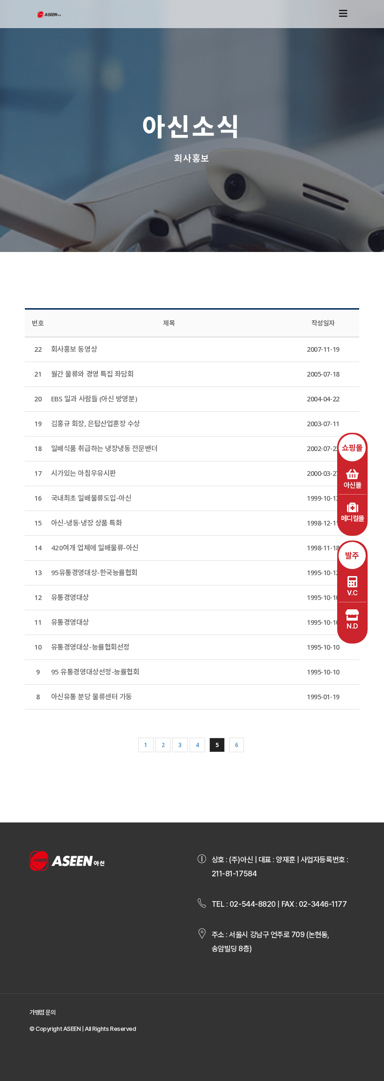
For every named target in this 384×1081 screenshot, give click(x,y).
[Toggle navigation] (343, 14)
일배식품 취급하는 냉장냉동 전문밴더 (104, 448)
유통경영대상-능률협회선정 (90, 647)
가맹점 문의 (42, 1012)
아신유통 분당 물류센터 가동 (91, 696)
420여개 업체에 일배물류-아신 (95, 547)
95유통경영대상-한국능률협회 (94, 572)
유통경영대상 (70, 597)
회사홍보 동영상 (74, 349)
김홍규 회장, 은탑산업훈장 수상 (95, 423)
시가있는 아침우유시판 (83, 473)
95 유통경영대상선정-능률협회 (95, 671)
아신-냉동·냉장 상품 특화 (86, 522)
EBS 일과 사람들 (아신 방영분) (94, 398)
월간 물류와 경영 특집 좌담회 (92, 373)
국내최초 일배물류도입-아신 (91, 498)
